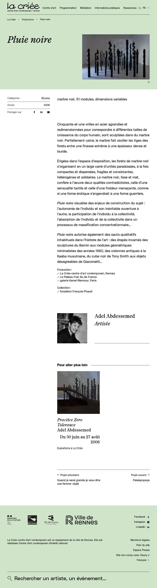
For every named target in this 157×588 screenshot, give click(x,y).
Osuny (143, 555)
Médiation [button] (85, 8)
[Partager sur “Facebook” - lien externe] (34, 112)
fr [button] (144, 8)
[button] (116, 56)
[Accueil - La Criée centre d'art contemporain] (23, 7)
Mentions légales (140, 540)
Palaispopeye (140, 478)
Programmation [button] (68, 8)
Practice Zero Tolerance (69, 422)
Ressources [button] (129, 8)
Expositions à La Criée (70, 448)
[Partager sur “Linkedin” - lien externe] (41, 112)
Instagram (139, 522)
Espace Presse (141, 550)
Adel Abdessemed (115, 316)
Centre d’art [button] (49, 8)
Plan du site (143, 545)
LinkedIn (140, 527)
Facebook (139, 517)
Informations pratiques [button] (107, 8)
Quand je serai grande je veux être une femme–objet (78, 479)
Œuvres (45, 98)
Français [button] (141, 560)
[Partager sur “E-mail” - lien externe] (48, 112)
